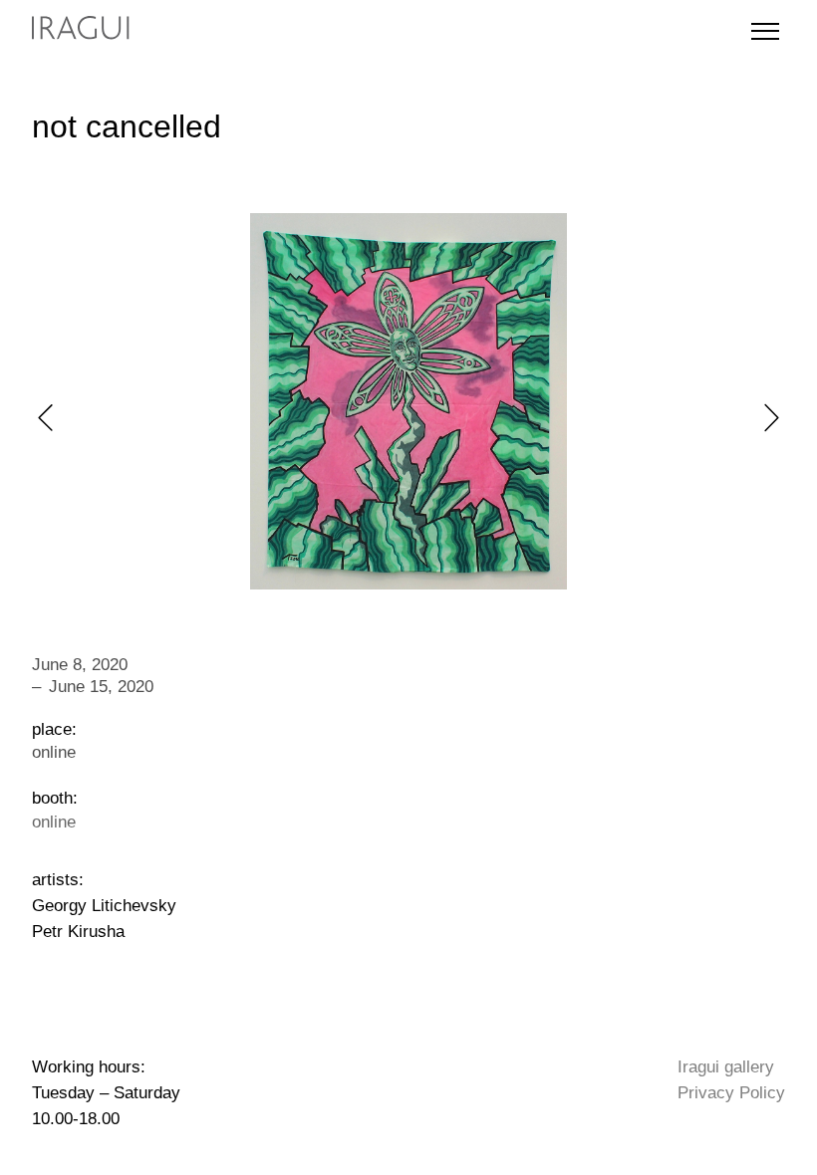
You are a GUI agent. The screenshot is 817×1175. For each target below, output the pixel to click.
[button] (45, 417)
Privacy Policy (731, 1092)
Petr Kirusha (78, 931)
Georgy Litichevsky (104, 905)
